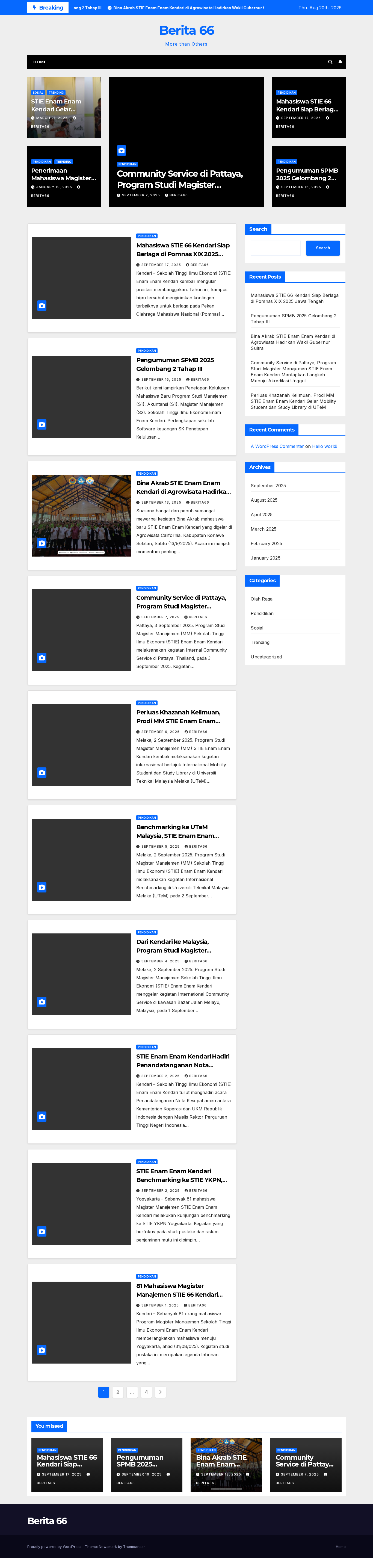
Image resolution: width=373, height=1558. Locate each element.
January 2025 (265, 558)
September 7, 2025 (141, 195)
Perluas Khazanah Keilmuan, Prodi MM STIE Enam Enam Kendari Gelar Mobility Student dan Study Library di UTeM (293, 401)
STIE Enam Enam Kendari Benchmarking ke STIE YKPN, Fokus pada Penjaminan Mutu (180, 1179)
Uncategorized (266, 657)
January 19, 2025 (54, 187)
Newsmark (108, 1546)
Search (258, 229)
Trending (56, 92)
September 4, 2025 (161, 961)
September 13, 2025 (161, 502)
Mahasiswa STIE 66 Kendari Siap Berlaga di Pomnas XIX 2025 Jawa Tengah (183, 254)
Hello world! (324, 446)
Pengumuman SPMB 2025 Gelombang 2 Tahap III (307, 178)
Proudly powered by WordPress (54, 1546)
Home (39, 62)
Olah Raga (262, 599)
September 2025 (268, 485)
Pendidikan (42, 161)
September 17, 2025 (301, 118)
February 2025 (266, 543)
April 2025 (262, 514)
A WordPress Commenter (277, 446)
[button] (330, 62)
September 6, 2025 (161, 732)
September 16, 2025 (301, 187)
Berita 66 (186, 30)
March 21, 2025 (52, 118)
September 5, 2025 (161, 846)
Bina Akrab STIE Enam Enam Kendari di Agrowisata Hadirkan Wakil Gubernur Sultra (183, 491)
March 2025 (263, 529)
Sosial (38, 92)
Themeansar (134, 1546)
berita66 (179, 195)
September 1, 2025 (160, 1305)
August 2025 (264, 500)
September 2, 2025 (161, 1076)
